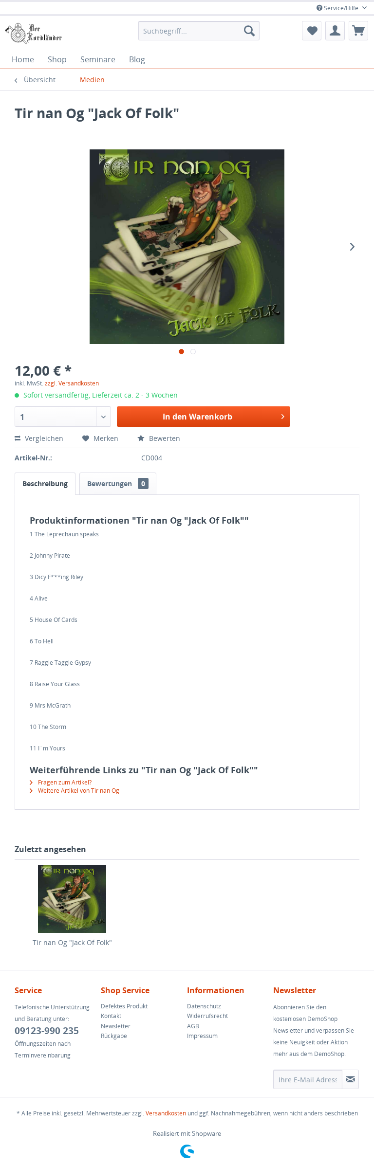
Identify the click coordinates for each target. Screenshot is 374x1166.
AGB (193, 1026)
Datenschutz (204, 1006)
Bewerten (163, 438)
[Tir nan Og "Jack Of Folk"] (72, 899)
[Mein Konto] (335, 30)
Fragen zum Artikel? (64, 782)
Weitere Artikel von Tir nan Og (78, 790)
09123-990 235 (47, 1030)
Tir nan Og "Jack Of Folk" (72, 942)
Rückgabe (114, 1036)
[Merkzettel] (311, 30)
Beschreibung (45, 483)
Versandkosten (166, 1113)
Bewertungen (116, 483)
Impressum (202, 1036)
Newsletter (116, 1026)
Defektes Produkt (124, 1006)
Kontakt (111, 1016)
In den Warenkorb (197, 416)
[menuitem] (199, 30)
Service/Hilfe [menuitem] (341, 8)
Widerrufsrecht (207, 1016)
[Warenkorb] (358, 30)
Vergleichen (44, 438)
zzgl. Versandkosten (72, 383)
